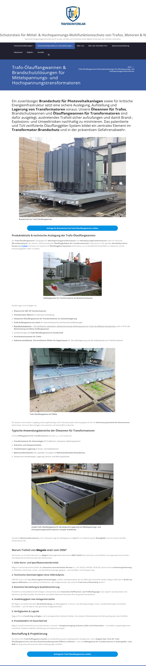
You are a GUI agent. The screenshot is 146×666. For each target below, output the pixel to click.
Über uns (80, 46)
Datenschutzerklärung (120, 46)
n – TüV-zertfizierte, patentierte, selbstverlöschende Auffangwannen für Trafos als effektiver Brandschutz (73, 326)
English (29, 52)
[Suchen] (49, 55)
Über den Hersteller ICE (97, 46)
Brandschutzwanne (22, 326)
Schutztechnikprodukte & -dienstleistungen (55, 46)
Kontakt (41, 52)
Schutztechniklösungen (23, 46)
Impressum (18, 52)
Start (129, 67)
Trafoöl (24, 246)
